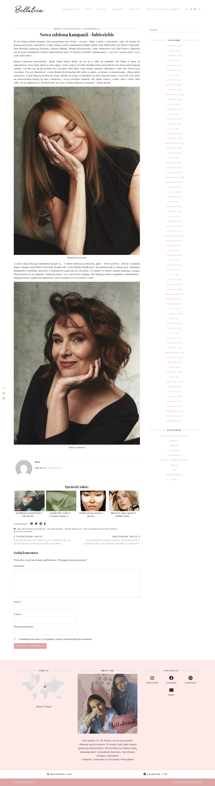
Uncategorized (174, 475)
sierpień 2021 (174, 304)
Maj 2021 (174, 319)
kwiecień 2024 (174, 148)
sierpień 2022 (174, 245)
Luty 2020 (174, 392)
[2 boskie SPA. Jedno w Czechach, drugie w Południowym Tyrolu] (61, 501)
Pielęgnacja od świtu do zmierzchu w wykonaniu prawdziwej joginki (42, 540)
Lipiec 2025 (174, 104)
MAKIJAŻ (117, 9)
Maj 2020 (174, 377)
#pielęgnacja (73, 529)
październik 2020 (174, 353)
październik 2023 (174, 177)
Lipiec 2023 (174, 192)
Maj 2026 (174, 60)
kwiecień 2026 (174, 65)
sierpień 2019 (174, 421)
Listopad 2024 (174, 138)
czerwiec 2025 (174, 109)
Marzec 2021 (174, 328)
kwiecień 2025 (174, 119)
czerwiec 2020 (174, 372)
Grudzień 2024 (174, 133)
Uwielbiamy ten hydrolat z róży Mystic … (29, 514)
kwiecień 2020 (174, 382)
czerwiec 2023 (174, 197)
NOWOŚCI (174, 445)
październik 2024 (174, 143)
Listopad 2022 (174, 231)
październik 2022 (174, 236)
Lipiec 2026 (174, 51)
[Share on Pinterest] (41, 523)
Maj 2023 (174, 202)
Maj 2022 (174, 260)
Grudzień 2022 (174, 226)
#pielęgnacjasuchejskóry (100, 529)
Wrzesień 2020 (174, 357)
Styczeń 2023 (174, 221)
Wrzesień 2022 (174, 241)
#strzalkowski (23, 531)
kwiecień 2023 (174, 207)
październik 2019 (174, 411)
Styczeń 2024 (174, 163)
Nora (57, 29)
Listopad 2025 (174, 90)
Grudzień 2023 (174, 168)
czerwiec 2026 (174, 56)
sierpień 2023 (174, 187)
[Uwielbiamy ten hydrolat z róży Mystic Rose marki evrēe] (29, 501)
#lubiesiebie (55, 529)
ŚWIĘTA (174, 465)
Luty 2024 (174, 158)
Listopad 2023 (174, 172)
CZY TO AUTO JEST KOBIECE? (174, 436)
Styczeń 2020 (174, 396)
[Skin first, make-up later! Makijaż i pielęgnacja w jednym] (124, 501)
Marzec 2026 (174, 70)
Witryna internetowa (23, 626)
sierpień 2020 (174, 362)
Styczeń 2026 (174, 80)
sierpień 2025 (174, 99)
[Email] (195, 9)
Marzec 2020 (174, 387)
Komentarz (19, 565)
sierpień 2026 (174, 46)
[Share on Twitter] (36, 523)
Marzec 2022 (174, 270)
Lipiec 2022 (174, 250)
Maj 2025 (174, 114)
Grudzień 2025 (174, 85)
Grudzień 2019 (174, 401)
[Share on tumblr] (45, 523)
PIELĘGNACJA (70, 9)
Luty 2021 (174, 333)
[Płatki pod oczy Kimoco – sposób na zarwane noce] (92, 501)
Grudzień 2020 (174, 343)
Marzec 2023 (174, 211)
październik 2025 (174, 95)
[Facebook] (191, 9)
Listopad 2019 (174, 406)
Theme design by (187, 782)
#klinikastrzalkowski (32, 529)
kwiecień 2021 (174, 323)
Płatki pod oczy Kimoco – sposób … (91, 514)
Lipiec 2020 (174, 367)
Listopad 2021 (174, 289)
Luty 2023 (174, 216)
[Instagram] (187, 9)
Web (49, 467)
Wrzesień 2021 (174, 299)
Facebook (156, 774)
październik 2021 (174, 294)
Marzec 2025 (174, 124)
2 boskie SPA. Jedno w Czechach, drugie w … (60, 514)
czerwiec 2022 (174, 255)
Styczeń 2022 (174, 280)
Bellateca (29, 9)
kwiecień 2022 (174, 265)
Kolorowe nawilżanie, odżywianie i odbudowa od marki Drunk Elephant (112, 540)
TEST (88, 9)
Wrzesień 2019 (174, 416)
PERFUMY (135, 9)
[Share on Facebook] (32, 523)
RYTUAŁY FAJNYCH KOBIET (163, 9)
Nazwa (18, 601)
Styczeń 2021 (174, 338)
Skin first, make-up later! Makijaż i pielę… (123, 514)
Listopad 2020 (174, 348)
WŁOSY (101, 9)
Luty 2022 (174, 275)
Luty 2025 (174, 129)
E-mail (18, 614)
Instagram (57, 467)
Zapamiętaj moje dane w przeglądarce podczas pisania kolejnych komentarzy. (56, 639)
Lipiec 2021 (174, 309)
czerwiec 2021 (174, 314)
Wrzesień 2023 (174, 182)
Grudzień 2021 (174, 284)
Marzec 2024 (174, 153)
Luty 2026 (174, 75)
